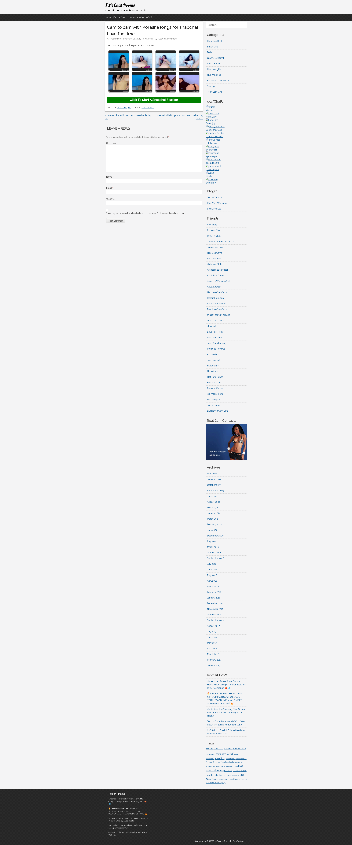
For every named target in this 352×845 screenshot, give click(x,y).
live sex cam (213, 405)
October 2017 (214, 614)
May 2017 (212, 643)
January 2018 (213, 597)
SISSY (214, 779)
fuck (227, 762)
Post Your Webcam (217, 203)
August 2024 (213, 502)
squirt (226, 779)
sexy (208, 778)
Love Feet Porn (215, 332)
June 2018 (212, 569)
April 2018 (212, 581)
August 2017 (213, 626)
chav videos (213, 326)
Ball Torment (218, 749)
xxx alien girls (213, 399)
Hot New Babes (215, 377)
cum (237, 754)
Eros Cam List (214, 382)
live (240, 766)
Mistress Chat (214, 230)
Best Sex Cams (214, 337)
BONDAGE (237, 749)
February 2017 (214, 659)
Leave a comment (167, 38)
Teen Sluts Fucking (216, 343)
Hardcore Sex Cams (217, 292)
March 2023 (213, 518)
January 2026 (214, 479)
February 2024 (214, 507)
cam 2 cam (210, 754)
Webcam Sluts (214, 264)
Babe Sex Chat (214, 41)
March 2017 (213, 654)
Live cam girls (124, 107)
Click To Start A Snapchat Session (154, 100)
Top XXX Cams (214, 197)
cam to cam (148, 107)
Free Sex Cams (214, 253)
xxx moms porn (215, 394)
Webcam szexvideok (217, 270)
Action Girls (213, 354)
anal (208, 749)
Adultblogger (214, 286)
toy (224, 782)
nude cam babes (215, 320)
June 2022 (212, 530)
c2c (244, 748)
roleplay (235, 775)
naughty (210, 775)
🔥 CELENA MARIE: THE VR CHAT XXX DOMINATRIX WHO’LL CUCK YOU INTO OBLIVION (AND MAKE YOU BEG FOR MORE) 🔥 (127, 811)
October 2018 (214, 552)
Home (108, 17)
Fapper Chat (119, 17)
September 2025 (215, 490)
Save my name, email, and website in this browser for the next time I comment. (146, 213)
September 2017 (215, 620)
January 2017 (213, 665)
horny (222, 766)
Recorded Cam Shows (218, 80)
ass (212, 748)
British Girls (212, 46)
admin (149, 38)
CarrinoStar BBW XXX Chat (220, 241)
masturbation (215, 770)
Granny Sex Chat (215, 58)
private (227, 775)
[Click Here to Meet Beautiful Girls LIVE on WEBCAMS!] (226, 459)
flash (223, 762)
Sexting (211, 86)
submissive (242, 779)
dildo (217, 759)
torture (219, 783)
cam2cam (221, 754)
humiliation (230, 766)
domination (231, 759)
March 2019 (213, 547)
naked (244, 770)
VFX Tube (212, 224)
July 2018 (212, 564)
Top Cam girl (213, 360)
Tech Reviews (238, 841)
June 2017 (212, 637)
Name (110, 177)
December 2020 (215, 535)
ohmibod (219, 775)
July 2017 (211, 631)
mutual (237, 770)
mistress (228, 770)
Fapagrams (213, 365)
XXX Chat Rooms (120, 5)
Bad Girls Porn (214, 258)
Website (110, 199)
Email (109, 188)
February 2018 (214, 592)
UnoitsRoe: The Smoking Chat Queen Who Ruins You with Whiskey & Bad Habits (226, 712)
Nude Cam (212, 371)
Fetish (210, 52)
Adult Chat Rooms (216, 303)
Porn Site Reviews (216, 348)
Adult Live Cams (215, 275)
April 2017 (212, 648)
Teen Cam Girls (214, 92)
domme (239, 759)
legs (236, 766)
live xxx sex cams (216, 247)
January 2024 (214, 513)
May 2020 (212, 541)
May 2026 (212, 473)
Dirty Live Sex (214, 236)
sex (242, 774)
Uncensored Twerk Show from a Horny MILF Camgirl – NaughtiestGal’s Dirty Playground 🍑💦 (226, 684)
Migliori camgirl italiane (218, 315)
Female (209, 762)
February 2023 (214, 524)
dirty (222, 758)
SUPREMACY (211, 783)
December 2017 (215, 603)
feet (245, 759)
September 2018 (215, 558)
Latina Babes (213, 63)
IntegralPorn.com (216, 298)
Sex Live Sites (214, 208)
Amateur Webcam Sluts (219, 281)
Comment (111, 143)
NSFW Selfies (214, 75)
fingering (217, 762)
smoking (220, 779)
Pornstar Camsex (215, 388)
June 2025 (212, 496)
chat (231, 753)
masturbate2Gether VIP (140, 17)
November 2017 (215, 609)
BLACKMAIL (228, 749)
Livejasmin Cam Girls (217, 411)
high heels (215, 766)
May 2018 (212, 575)
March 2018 (213, 586)
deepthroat (210, 759)
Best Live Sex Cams (217, 309)
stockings (233, 779)
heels (231, 762)
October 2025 (214, 485)
